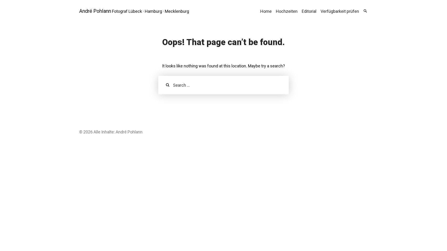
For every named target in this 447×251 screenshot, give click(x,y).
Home (266, 11)
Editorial (309, 11)
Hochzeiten (287, 11)
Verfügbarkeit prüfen (340, 11)
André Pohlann (95, 11)
